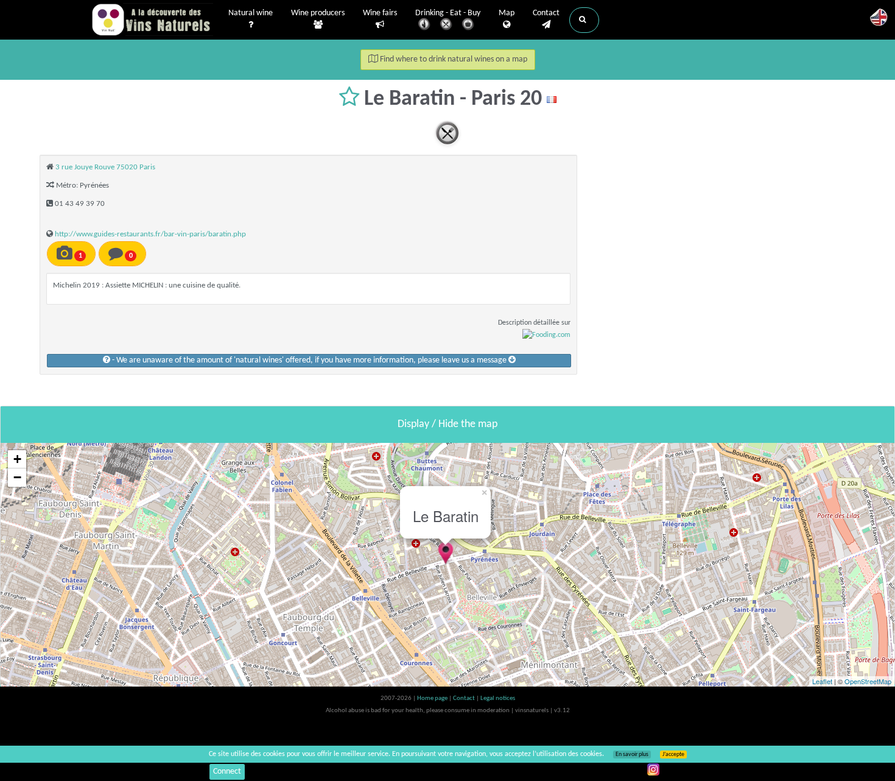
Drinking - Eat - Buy (447, 13)
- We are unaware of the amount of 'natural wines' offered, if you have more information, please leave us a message (309, 360)
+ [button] (17, 459)
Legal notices (497, 698)
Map (506, 13)
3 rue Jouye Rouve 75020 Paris (105, 167)
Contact (546, 13)
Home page (433, 698)
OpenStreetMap (867, 681)
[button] (584, 20)
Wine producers (318, 13)
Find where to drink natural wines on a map (452, 59)
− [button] (17, 477)
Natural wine (250, 13)
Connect (227, 771)
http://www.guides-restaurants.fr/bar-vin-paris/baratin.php (150, 234)
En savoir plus (632, 754)
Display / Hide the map (447, 424)
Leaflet (822, 681)
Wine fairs (380, 13)
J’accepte (673, 754)
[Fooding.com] (546, 335)
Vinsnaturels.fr (152, 19)
